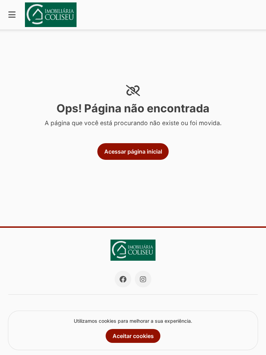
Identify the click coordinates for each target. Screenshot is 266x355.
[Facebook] (123, 279)
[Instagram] (143, 279)
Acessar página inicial (133, 151)
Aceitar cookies (133, 335)
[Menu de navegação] (12, 14)
